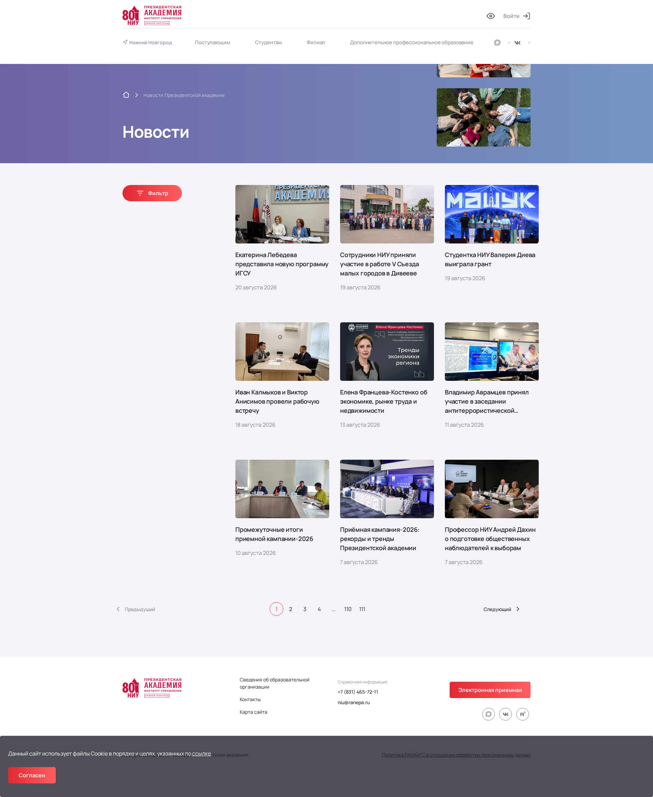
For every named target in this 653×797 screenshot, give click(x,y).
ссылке (201, 753)
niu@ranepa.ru (354, 702)
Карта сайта (253, 712)
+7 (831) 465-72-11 (358, 692)
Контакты (250, 699)
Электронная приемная (490, 690)
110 (348, 609)
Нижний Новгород (150, 42)
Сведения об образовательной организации (274, 683)
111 (362, 609)
